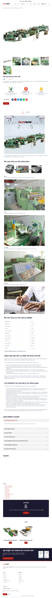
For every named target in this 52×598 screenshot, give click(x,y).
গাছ (10, 542)
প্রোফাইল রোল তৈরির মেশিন (8, 485)
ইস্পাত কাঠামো (7, 492)
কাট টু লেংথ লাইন (9, 8)
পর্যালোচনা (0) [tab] (28, 112)
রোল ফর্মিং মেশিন (7, 498)
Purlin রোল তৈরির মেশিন (8, 487)
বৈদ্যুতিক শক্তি (7, 489)
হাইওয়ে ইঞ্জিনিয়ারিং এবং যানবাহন (9, 494)
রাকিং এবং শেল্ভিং (7, 490)
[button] (12, 99)
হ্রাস (9, 594)
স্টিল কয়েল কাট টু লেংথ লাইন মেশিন (10, 540)
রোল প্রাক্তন (7, 488)
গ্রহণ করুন (5, 594)
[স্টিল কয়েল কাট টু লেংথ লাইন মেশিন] (10, 531)
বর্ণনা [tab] (23, 112)
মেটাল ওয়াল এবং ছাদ (8, 493)
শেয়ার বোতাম (4, 8)
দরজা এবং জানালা (7, 495)
